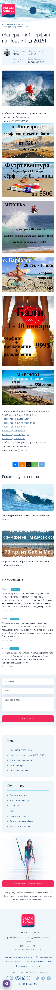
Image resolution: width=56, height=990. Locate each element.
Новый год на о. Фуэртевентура (18, 422)
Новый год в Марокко (13, 438)
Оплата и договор (18, 816)
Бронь (12, 811)
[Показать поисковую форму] (52, 10)
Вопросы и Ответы (18, 795)
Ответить (15, 589)
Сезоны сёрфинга (18, 765)
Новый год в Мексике (13, 430)
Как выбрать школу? (19, 800)
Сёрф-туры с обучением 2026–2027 (27, 755)
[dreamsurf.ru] (8, 10)
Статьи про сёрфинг (19, 770)
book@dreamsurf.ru (28, 984)
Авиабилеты (15, 805)
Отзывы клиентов (44, 957)
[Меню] (32, 10)
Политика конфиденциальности (18, 957)
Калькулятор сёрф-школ (21, 826)
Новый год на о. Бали (13, 426)
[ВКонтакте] (15, 464)
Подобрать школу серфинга (28, 883)
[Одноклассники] (22, 464)
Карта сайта (21, 966)
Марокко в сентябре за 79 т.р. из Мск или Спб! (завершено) (25, 563)
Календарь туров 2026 (21, 750)
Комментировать (28, 718)
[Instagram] (49, 978)
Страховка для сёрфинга (21, 821)
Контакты (35, 966)
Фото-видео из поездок (21, 760)
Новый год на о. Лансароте (16, 418)
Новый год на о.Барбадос (15, 434)
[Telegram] (42, 464)
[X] (29, 464)
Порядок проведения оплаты (38, 961)
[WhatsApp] (35, 464)
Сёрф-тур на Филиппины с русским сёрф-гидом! (25, 517)
